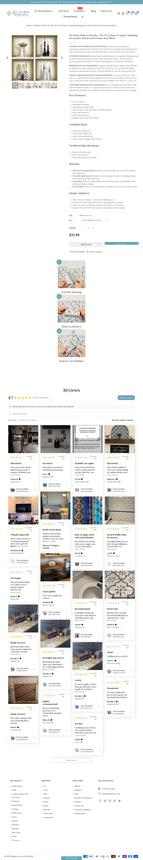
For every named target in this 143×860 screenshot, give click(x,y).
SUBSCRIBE (91, 438)
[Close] (108, 408)
